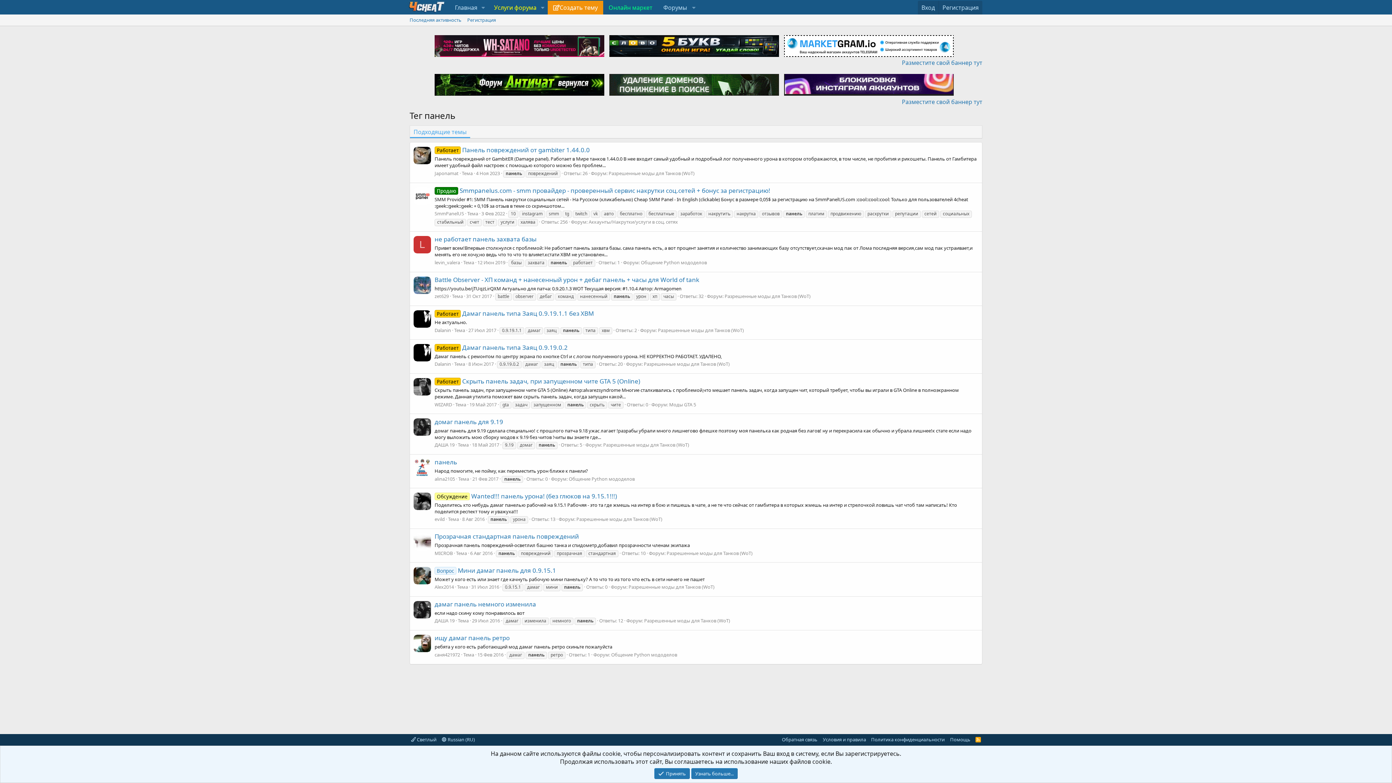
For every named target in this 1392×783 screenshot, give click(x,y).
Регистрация (481, 20)
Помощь (960, 739)
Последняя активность (435, 20)
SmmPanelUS (449, 213)
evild (440, 519)
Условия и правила (844, 739)
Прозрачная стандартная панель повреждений (507, 536)
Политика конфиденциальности (908, 739)
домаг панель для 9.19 (469, 422)
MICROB (444, 553)
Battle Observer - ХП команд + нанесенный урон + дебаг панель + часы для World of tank (567, 280)
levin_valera (447, 262)
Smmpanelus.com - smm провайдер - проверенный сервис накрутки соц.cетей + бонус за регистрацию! (603, 190)
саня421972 (447, 654)
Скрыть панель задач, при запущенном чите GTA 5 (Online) (538, 381)
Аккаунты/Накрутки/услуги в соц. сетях (633, 222)
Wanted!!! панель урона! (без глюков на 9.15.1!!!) (527, 496)
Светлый (426, 739)
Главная (466, 8)
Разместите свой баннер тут (942, 63)
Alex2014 (444, 587)
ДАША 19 (445, 445)
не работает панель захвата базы (485, 239)
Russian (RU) (461, 739)
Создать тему (579, 8)
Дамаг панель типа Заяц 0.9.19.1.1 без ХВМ (515, 313)
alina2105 (445, 479)
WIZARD (443, 404)
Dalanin (443, 330)
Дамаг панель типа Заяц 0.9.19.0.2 (502, 347)
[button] (483, 7)
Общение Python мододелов (674, 262)
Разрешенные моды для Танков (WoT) (652, 173)
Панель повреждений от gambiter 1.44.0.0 (513, 150)
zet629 (442, 296)
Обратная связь (799, 739)
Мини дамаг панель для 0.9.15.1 (496, 570)
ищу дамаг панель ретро (472, 638)
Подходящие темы (440, 132)
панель (446, 462)
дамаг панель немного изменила (485, 604)
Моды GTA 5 (682, 404)
